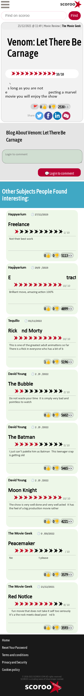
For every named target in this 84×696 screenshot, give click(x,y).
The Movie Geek (71, 26)
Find (74, 15)
